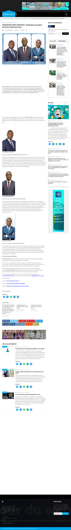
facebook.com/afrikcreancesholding (16, 283)
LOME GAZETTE (15, 22)
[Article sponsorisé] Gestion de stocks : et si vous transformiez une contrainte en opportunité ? (58, 167)
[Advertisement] (24, 76)
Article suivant (42, 331)
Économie (24, 18)
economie (16, 30)
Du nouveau (53, 41)
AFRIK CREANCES (9, 30)
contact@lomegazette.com (8, 523)
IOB (26, 30)
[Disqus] (24, 435)
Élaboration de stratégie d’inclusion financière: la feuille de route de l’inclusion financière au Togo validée (58, 160)
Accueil (4, 18)
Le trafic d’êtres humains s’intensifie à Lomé (27, 394)
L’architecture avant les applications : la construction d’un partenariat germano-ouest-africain (62, 64)
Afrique (19, 18)
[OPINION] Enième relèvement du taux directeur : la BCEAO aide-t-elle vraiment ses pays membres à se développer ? (35, 335)
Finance (22, 30)
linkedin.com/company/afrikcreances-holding (17, 286)
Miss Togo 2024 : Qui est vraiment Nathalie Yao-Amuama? (13, 336)
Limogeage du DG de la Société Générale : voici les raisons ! (22, 306)
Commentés (61, 41)
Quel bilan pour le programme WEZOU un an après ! (30, 348)
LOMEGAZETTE (9, 14)
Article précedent (7, 334)
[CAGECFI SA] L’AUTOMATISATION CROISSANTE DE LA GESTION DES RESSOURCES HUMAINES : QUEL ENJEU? (58, 152)
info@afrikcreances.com (37, 275)
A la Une (14, 18)
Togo (28, 18)
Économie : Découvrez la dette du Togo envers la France (36, 306)
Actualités (9, 18)
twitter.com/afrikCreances (12, 281)
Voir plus (66, 102)
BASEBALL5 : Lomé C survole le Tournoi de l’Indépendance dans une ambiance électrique (62, 77)
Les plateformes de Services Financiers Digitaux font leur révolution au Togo (55, 124)
